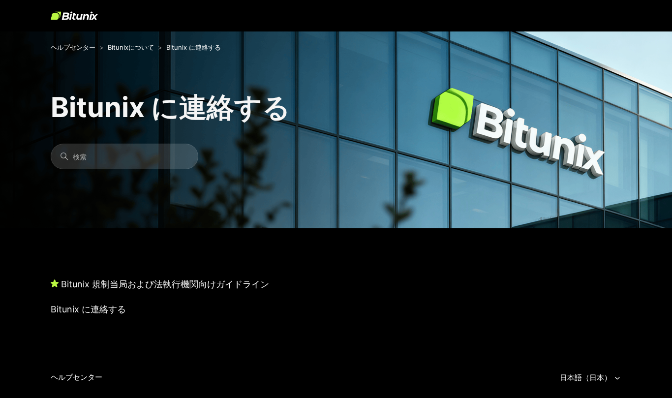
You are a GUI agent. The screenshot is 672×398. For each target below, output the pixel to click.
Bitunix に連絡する (193, 47)
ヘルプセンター (73, 47)
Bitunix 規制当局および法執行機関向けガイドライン (165, 284)
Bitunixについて (131, 47)
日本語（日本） (586, 377)
